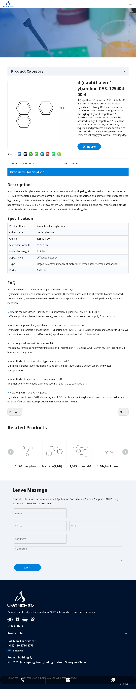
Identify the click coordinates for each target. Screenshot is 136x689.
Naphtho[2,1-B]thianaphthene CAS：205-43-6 (54, 466)
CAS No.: (14, 163)
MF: (66, 163)
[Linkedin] (17, 619)
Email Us (18, 650)
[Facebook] (10, 619)
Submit (28, 567)
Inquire (91, 146)
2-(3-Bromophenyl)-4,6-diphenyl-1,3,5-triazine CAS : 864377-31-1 (27, 466)
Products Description (27, 172)
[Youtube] (25, 619)
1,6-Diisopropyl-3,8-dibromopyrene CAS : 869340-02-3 (82, 466)
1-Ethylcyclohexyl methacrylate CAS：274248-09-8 (109, 466)
